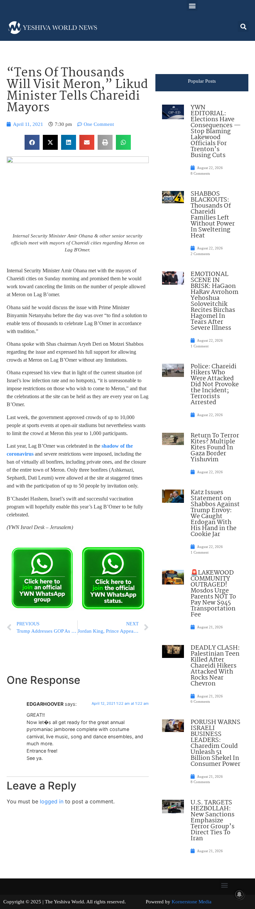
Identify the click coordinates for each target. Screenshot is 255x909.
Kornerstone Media (192, 901)
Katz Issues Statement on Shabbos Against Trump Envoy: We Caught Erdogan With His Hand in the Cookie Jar (215, 513)
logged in (51, 801)
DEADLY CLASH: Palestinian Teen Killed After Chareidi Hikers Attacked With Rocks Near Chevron (215, 666)
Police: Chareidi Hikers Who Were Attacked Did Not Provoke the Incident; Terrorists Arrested (215, 385)
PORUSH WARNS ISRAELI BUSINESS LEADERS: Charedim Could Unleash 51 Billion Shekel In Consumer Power (215, 743)
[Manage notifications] (239, 894)
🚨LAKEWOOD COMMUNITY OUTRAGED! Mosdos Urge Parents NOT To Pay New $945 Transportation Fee (213, 594)
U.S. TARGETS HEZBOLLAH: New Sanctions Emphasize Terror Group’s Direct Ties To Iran (212, 821)
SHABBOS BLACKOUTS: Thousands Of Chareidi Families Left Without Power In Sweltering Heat (213, 215)
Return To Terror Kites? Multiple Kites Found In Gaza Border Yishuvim (215, 448)
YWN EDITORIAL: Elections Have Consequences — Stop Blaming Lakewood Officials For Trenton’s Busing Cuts (216, 131)
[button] (192, 5)
